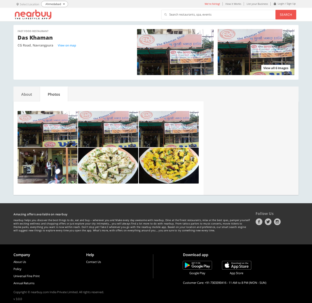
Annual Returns (23, 283)
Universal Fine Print (26, 276)
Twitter (268, 221)
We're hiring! (212, 3)
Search (286, 14)
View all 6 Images (275, 68)
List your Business (257, 3)
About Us (19, 262)
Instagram (277, 221)
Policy (17, 269)
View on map (67, 45)
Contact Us (93, 262)
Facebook (259, 221)
